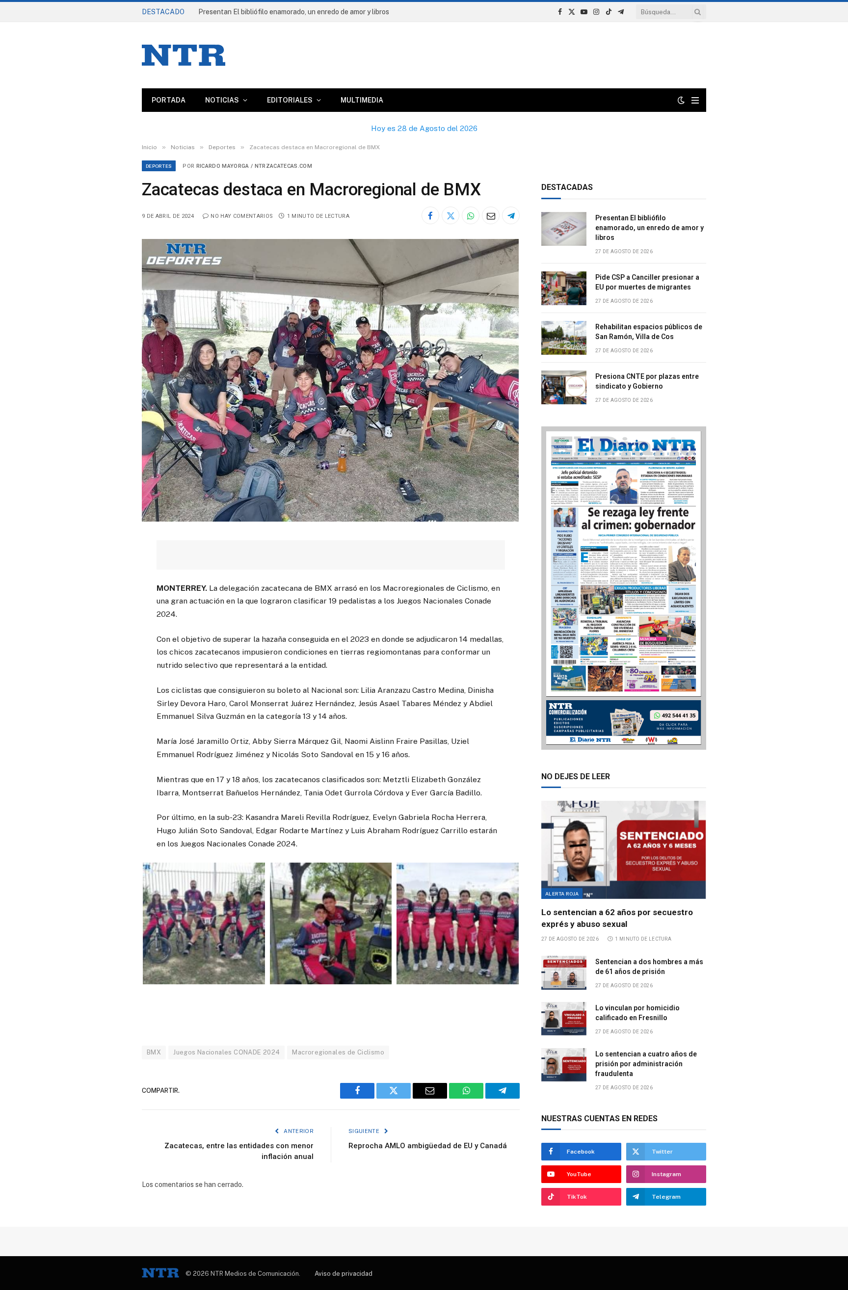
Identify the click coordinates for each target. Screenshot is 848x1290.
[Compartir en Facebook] (430, 215)
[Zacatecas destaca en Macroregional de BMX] (330, 519)
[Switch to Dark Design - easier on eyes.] (681, 100)
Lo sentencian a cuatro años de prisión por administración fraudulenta (646, 1064)
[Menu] (695, 100)
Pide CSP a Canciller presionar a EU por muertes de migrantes (647, 282)
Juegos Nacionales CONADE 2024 (226, 1052)
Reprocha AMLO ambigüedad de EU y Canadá (427, 1145)
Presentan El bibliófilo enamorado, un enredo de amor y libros (293, 12)
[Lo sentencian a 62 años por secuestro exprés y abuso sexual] (623, 850)
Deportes (159, 166)
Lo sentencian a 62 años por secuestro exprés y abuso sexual (617, 917)
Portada (169, 100)
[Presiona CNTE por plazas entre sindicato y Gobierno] (563, 387)
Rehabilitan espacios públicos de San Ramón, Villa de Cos (648, 332)
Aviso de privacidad (343, 1273)
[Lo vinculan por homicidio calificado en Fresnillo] (563, 1019)
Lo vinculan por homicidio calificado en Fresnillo (637, 1013)
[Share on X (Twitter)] (450, 215)
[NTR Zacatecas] (183, 55)
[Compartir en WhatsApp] (470, 215)
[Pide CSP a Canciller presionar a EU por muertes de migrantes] (563, 288)
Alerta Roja (562, 893)
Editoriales (290, 100)
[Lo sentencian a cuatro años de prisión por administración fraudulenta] (563, 1065)
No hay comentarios (242, 216)
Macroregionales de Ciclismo (338, 1052)
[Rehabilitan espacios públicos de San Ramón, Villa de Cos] (563, 338)
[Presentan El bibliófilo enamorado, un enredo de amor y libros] (563, 229)
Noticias (222, 100)
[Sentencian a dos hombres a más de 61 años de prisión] (563, 973)
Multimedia (362, 100)
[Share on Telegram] (511, 215)
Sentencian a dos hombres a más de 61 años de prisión (649, 966)
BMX (154, 1052)
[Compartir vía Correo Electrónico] (491, 215)
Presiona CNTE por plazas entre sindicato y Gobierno (647, 381)
